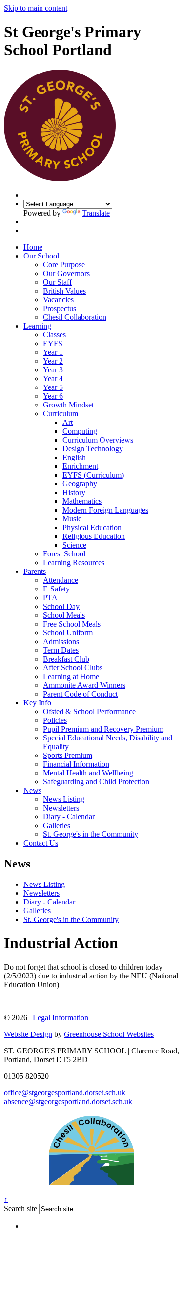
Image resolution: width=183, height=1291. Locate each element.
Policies (55, 720)
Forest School (64, 554)
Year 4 (53, 378)
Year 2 (53, 361)
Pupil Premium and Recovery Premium (103, 729)
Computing (79, 431)
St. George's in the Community (90, 834)
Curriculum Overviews (97, 440)
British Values (64, 291)
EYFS (52, 343)
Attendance (60, 580)
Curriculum (60, 413)
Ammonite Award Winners (84, 685)
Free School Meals (72, 624)
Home (32, 247)
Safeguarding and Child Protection (96, 781)
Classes (54, 335)
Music (71, 519)
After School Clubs (72, 668)
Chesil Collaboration (74, 317)
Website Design (28, 1034)
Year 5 (53, 387)
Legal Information (60, 1018)
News (32, 790)
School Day (61, 606)
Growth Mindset (68, 405)
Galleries (56, 825)
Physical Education (92, 527)
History (73, 492)
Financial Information (76, 764)
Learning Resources (73, 562)
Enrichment (80, 466)
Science (74, 545)
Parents (34, 571)
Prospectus (59, 308)
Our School (41, 256)
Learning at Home (71, 676)
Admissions (61, 641)
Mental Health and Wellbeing (88, 773)
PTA (50, 597)
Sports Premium (67, 755)
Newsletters (61, 808)
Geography (79, 484)
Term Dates (61, 650)
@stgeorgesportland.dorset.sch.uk (64, 1092)
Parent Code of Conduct (80, 694)
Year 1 (53, 352)
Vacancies (58, 299)
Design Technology (92, 448)
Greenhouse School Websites (109, 1034)
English (74, 457)
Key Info (37, 703)
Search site (20, 1208)
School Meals (64, 615)
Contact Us (40, 843)
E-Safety (56, 589)
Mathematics (82, 501)
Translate (96, 213)
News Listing (63, 799)
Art (67, 422)
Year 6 (53, 396)
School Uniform (68, 632)
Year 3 (53, 370)
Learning (37, 326)
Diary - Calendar (69, 816)
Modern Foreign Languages (105, 510)
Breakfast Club (66, 659)
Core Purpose (64, 264)
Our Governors (66, 273)
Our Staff (57, 282)
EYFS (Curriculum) (93, 475)
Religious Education (93, 536)
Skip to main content (35, 8)
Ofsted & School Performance (89, 711)
